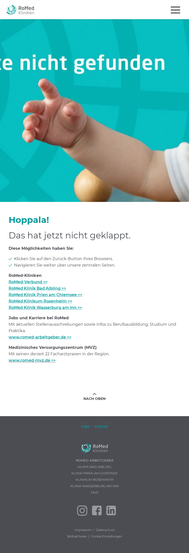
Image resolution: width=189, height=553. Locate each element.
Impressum (83, 530)
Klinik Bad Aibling (94, 467)
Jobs (85, 426)
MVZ (94, 492)
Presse (101, 426)
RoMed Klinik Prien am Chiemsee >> (45, 294)
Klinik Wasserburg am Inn (94, 486)
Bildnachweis (77, 536)
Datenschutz (105, 530)
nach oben (94, 398)
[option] (94, 110)
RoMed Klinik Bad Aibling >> (37, 288)
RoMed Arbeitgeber (94, 460)
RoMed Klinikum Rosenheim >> (40, 301)
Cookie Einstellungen (106, 536)
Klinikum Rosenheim (94, 480)
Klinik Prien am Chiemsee (94, 473)
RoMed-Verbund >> (28, 282)
